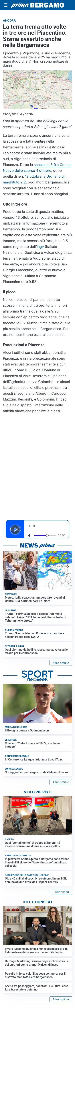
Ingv (40, 246)
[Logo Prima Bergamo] (37, 5)
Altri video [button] (62, 892)
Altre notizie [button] (61, 663)
